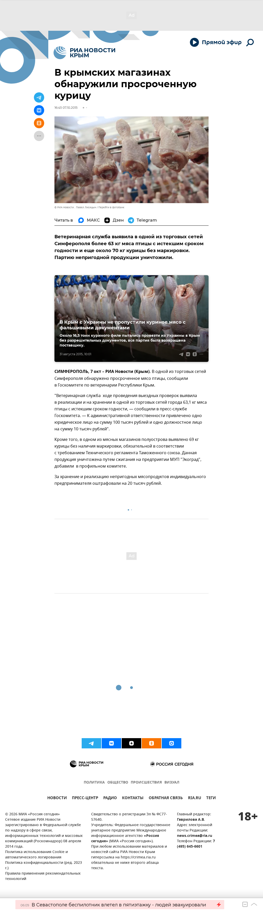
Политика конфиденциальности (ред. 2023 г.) (43, 865)
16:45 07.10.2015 (66, 108)
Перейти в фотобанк (111, 207)
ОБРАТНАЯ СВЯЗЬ (166, 798)
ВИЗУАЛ (171, 783)
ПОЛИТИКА (94, 783)
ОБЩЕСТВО (117, 783)
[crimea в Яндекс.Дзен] (131, 743)
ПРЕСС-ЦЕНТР (85, 798)
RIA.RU (194, 798)
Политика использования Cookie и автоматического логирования (36, 854)
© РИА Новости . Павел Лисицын (75, 207)
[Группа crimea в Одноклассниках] (151, 743)
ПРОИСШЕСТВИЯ (146, 783)
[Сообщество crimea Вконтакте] (111, 743)
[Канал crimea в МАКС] (171, 743)
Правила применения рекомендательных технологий (43, 876)
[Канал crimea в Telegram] (91, 743)
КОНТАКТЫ (133, 798)
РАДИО (110, 798)
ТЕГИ (211, 798)
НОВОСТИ (57, 798)
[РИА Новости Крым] (84, 52)
